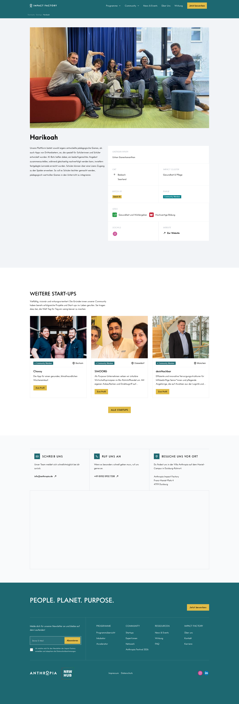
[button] (113, 5)
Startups (39, 15)
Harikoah (46, 15)
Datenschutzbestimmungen (66, 651)
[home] (65, 5)
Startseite (31, 15)
